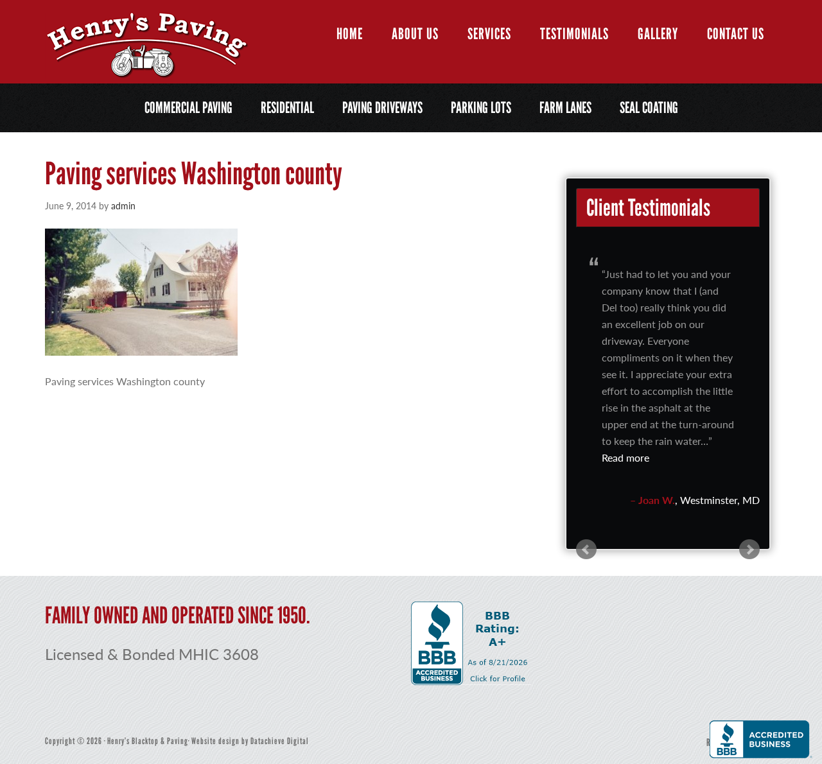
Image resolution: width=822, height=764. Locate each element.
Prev (586, 549)
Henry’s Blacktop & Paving (147, 46)
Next (749, 549)
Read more (625, 457)
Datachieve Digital (279, 741)
